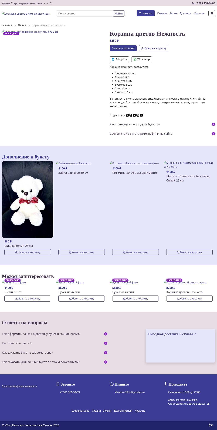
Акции (173, 13)
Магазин (199, 13)
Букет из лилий (69, 292)
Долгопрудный (123, 410)
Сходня (96, 410)
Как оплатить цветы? (16, 343)
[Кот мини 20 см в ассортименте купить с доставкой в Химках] (134, 163)
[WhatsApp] (141, 115)
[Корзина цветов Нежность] (30, 31)
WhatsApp (143, 59)
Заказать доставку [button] (123, 48)
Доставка (185, 13)
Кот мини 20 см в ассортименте (134, 173)
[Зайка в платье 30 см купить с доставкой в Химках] (73, 163)
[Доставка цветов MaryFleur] (26, 13)
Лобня (107, 410)
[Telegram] (134, 115)
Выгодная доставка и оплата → (172, 334)
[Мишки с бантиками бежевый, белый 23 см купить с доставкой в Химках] (189, 164)
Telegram (121, 59)
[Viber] (137, 115)
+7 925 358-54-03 (204, 3)
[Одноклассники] (130, 115)
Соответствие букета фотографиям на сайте (141, 133)
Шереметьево (80, 410)
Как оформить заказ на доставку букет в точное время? (41, 334)
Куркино (140, 410)
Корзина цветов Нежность (184, 292)
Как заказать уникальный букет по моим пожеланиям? (41, 362)
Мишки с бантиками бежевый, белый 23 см (188, 178)
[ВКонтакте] (127, 115)
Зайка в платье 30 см (73, 173)
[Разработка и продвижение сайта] (212, 425)
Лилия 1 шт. (12, 292)
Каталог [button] (148, 13)
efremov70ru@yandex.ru (130, 392)
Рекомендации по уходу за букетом (135, 124)
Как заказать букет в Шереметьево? (27, 352)
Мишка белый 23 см (18, 246)
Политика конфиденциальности (19, 386)
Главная (162, 13)
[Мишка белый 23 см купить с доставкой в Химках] (27, 199)
